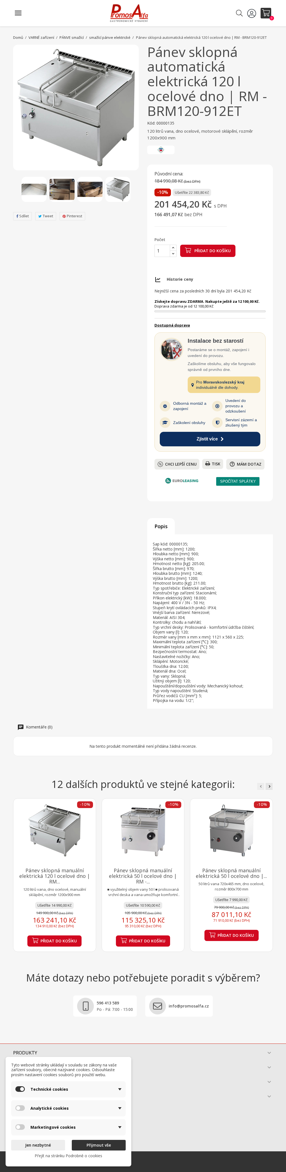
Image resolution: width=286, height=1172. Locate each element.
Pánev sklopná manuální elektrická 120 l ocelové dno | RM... (54, 876)
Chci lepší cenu (181, 464)
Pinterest (74, 215)
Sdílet (24, 215)
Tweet (48, 215)
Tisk (216, 463)
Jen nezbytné (38, 1145)
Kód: (151, 123)
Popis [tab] (161, 526)
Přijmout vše (99, 1145)
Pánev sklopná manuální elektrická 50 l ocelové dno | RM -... (143, 876)
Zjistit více (207, 439)
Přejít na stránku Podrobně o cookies (68, 1155)
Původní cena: (168, 174)
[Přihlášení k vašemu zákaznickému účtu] (252, 13)
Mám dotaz (245, 464)
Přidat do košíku (212, 250)
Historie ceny (180, 279)
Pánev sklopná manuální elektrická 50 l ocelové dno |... (231, 873)
